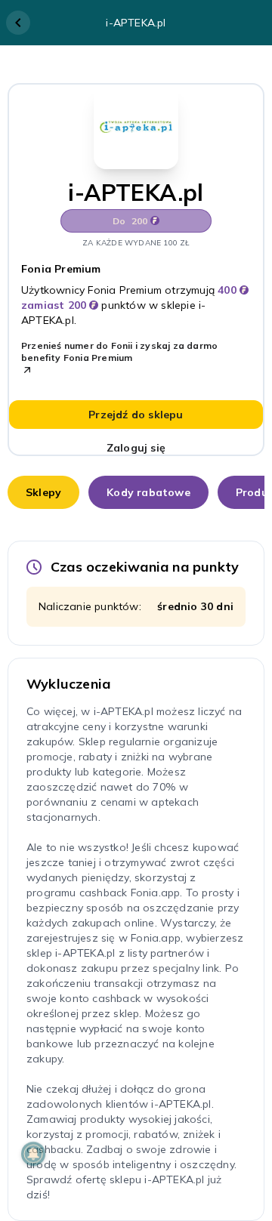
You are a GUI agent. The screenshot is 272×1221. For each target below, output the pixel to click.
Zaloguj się (136, 448)
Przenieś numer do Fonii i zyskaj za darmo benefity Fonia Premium (119, 351)
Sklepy (43, 492)
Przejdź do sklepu (135, 414)
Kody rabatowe (148, 492)
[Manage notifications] (33, 1154)
